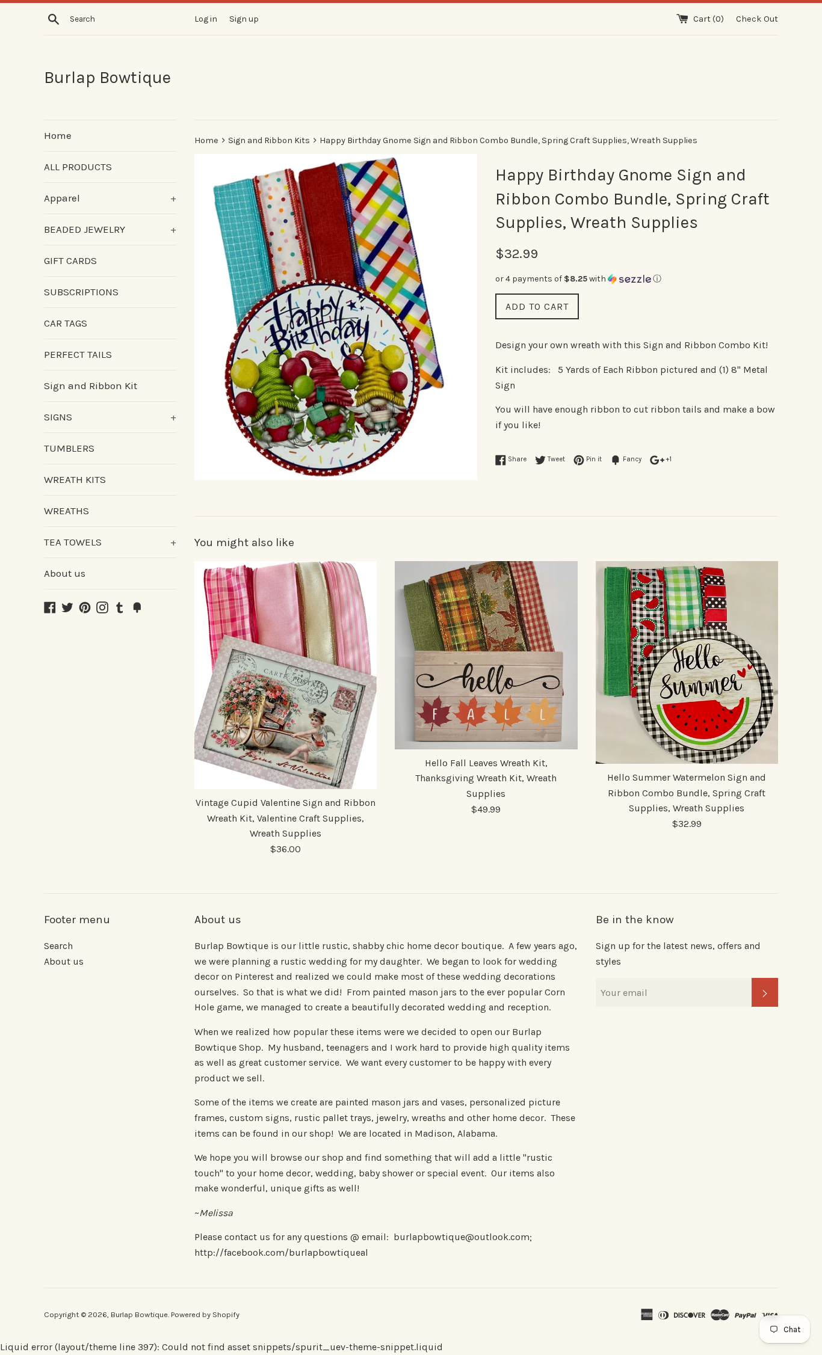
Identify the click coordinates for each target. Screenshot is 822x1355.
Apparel (110, 198)
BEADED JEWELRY (110, 229)
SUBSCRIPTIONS (81, 292)
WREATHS (66, 511)
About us (64, 573)
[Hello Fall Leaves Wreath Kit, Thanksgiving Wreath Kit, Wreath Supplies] (486, 655)
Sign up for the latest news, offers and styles (678, 953)
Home (58, 135)
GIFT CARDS (70, 260)
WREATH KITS (75, 479)
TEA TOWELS (110, 542)
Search (58, 945)
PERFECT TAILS (78, 354)
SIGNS (110, 417)
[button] (636, 279)
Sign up (244, 19)
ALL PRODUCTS (78, 167)
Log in (205, 19)
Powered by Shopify (205, 1314)
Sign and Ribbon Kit (90, 385)
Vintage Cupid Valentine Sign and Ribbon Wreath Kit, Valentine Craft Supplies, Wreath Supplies (285, 818)
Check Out (757, 19)
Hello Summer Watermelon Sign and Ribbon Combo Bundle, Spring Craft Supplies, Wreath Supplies (686, 793)
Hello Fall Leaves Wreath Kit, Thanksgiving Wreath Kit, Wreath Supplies (486, 778)
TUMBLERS (69, 448)
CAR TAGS (65, 323)
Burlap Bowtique (107, 77)
